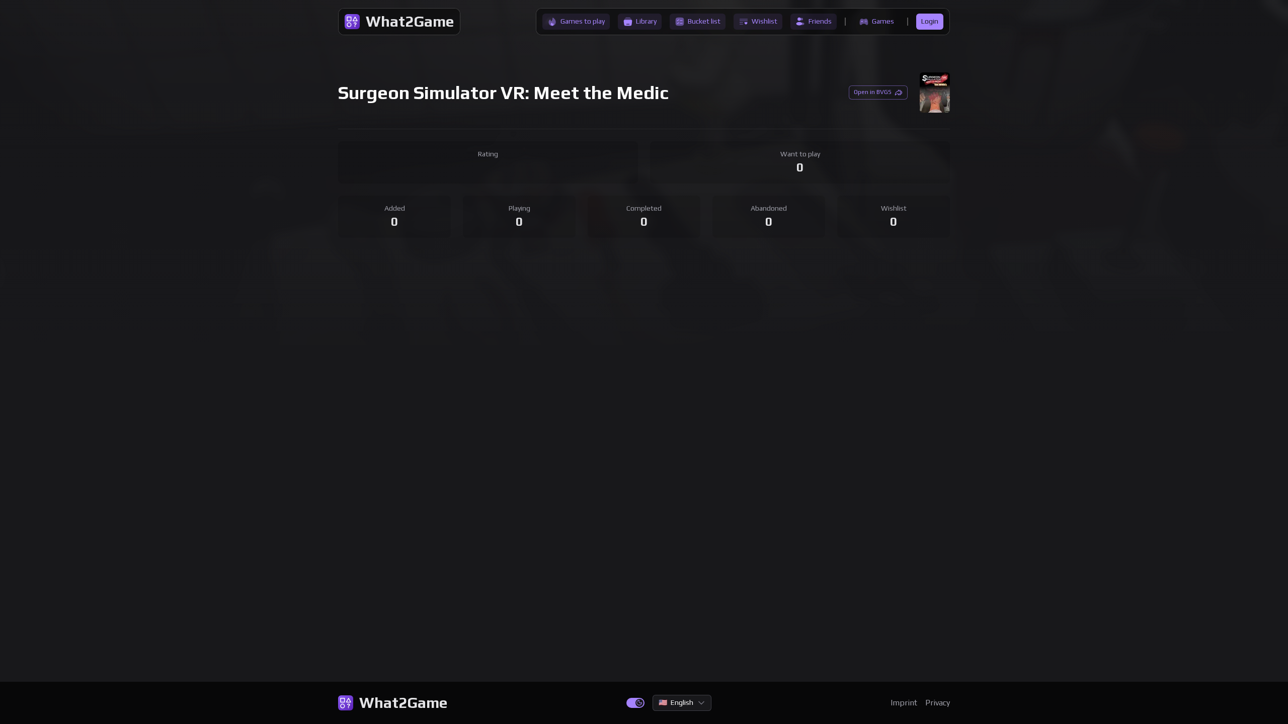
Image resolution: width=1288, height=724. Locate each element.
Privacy (937, 702)
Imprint (904, 702)
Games (883, 21)
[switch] (635, 703)
